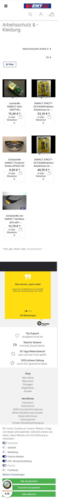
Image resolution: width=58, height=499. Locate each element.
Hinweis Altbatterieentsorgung (28, 422)
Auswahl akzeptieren (29, 487)
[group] (14, 88)
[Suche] (31, 15)
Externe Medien (16, 456)
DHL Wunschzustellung (20, 461)
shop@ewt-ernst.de (32, 336)
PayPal (11, 465)
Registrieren (28, 387)
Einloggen (28, 384)
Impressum (28, 402)
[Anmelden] (41, 15)
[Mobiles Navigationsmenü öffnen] (5, 5)
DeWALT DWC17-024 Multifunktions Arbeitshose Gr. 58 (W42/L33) (43, 106)
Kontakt (28, 391)
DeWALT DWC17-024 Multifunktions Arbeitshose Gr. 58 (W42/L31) (43, 162)
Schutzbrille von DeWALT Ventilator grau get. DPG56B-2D (14, 219)
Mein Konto (28, 377)
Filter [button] (11, 64)
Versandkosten (34, 248)
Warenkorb (28, 381)
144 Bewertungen (28, 315)
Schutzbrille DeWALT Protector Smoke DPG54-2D (14, 162)
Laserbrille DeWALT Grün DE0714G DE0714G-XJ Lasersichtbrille (14, 106)
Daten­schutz (27, 406)
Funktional (13, 470)
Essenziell (13, 443)
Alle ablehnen (29, 494)
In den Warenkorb (12, 120)
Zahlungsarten (27, 419)
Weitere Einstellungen (13, 474)
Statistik (12, 447)
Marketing (13, 452)
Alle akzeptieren (29, 481)
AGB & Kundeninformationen (28, 409)
